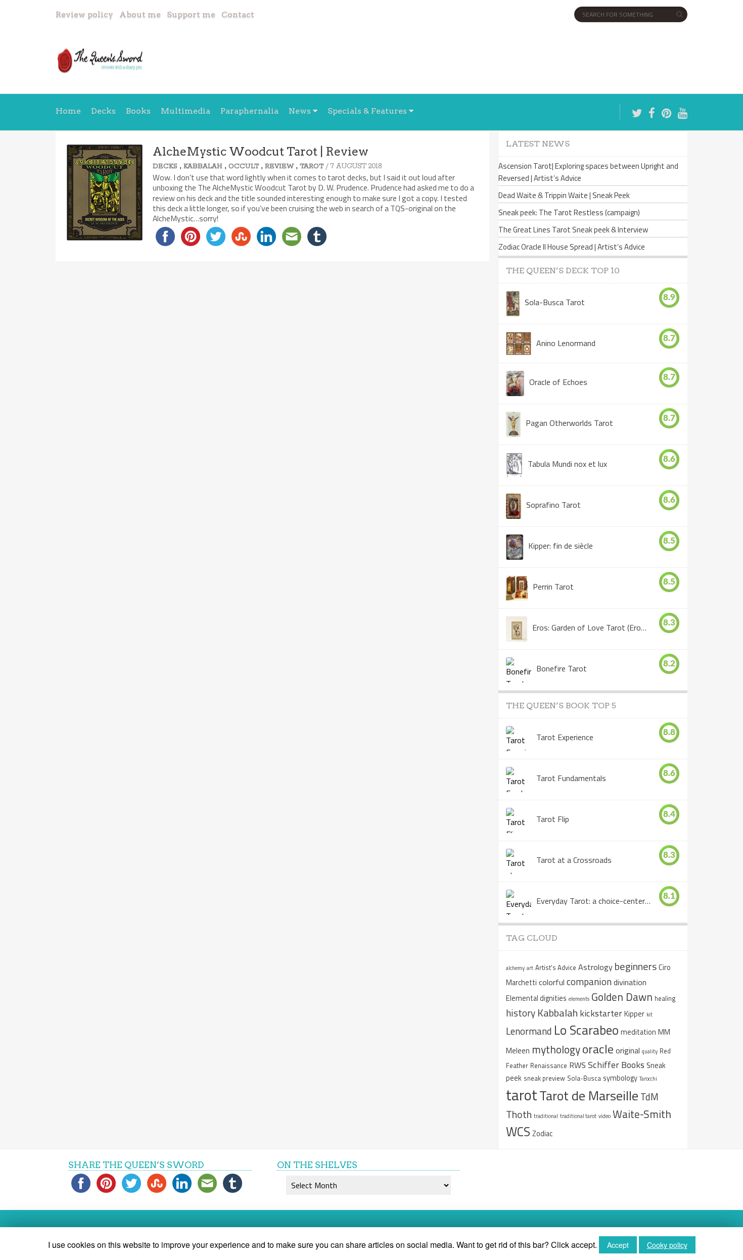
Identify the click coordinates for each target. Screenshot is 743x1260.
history (520, 1012)
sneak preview (544, 1078)
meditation (638, 1032)
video (604, 1116)
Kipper (634, 1014)
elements (579, 999)
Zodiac (542, 1133)
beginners (636, 966)
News (300, 111)
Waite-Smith (642, 1114)
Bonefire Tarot (561, 668)
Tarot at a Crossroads (574, 860)
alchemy (515, 968)
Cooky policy (667, 1245)
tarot (521, 1095)
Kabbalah (202, 166)
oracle (598, 1049)
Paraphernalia (249, 111)
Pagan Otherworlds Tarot (569, 423)
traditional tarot (578, 1116)
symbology (620, 1078)
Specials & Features (367, 111)
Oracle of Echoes (558, 382)
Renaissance (548, 1065)
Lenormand (529, 1031)
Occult (243, 166)
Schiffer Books (616, 1065)
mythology (556, 1049)
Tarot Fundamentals (571, 778)
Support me (191, 14)
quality (650, 1051)
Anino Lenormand (565, 343)
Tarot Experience (564, 737)
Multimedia (185, 111)
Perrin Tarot (553, 586)
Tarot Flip (552, 819)
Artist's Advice (555, 967)
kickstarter (601, 1013)
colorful (552, 982)
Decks (103, 111)
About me (140, 14)
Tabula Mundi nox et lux (567, 464)
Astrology (595, 967)
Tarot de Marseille (588, 1095)
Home (68, 111)
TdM (649, 1096)
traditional (546, 1116)
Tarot (311, 166)
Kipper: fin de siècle (560, 546)
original (628, 1050)
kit (649, 1014)
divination (630, 982)
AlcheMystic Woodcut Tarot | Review (260, 151)
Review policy (84, 14)
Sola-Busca (584, 1078)
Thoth (519, 1114)
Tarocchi (648, 1079)
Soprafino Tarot (553, 505)
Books (138, 111)
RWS (577, 1065)
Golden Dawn (622, 997)
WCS (518, 1131)
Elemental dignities (536, 998)
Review (279, 166)
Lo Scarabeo (586, 1030)
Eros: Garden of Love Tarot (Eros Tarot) (589, 627)
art (530, 968)
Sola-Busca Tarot (555, 302)
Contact (237, 14)
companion (589, 981)
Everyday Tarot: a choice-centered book (593, 901)
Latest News (538, 144)
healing (665, 998)
